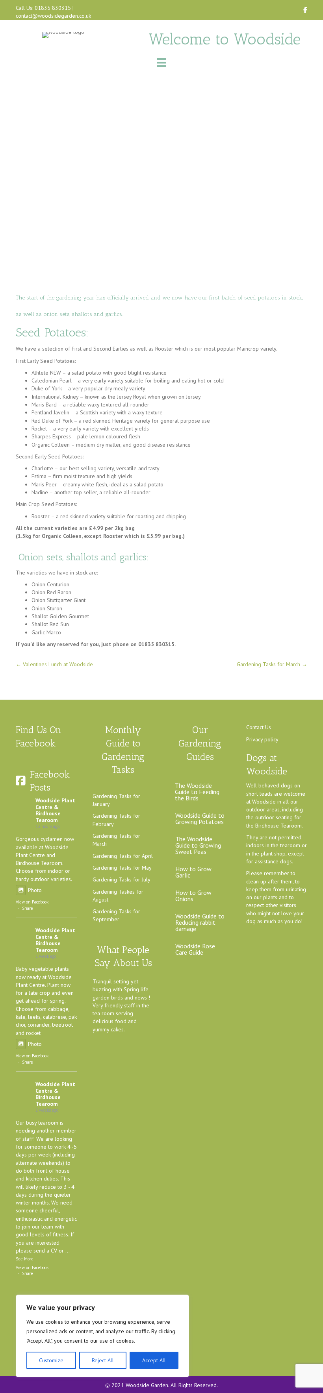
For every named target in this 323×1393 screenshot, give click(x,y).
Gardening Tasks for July (121, 879)
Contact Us (258, 727)
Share (27, 908)
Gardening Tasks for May (122, 867)
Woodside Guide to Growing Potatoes (200, 818)
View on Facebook (32, 902)
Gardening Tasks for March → (272, 664)
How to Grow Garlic (193, 872)
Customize (51, 1360)
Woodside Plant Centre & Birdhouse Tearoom (55, 810)
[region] (102, 1336)
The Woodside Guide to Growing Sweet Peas (198, 845)
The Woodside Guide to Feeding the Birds (197, 791)
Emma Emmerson (185, 177)
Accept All (154, 1360)
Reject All (103, 1360)
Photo (35, 890)
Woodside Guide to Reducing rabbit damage (200, 922)
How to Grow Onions (193, 896)
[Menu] (161, 62)
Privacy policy (262, 739)
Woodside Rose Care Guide (195, 949)
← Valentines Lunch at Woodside (54, 664)
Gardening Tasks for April (123, 855)
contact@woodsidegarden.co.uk (53, 15)
